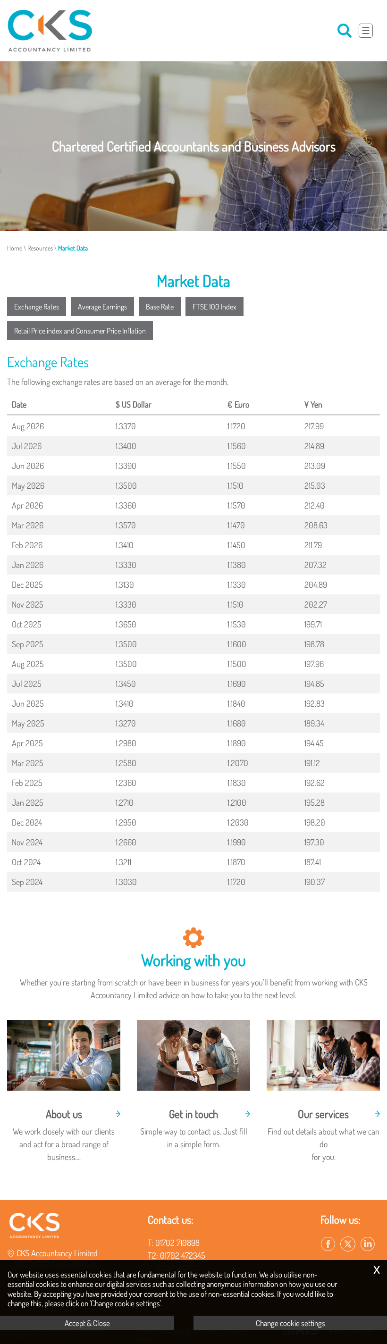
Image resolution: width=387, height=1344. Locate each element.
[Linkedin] (367, 1244)
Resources (40, 247)
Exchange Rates (36, 306)
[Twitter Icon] (347, 1244)
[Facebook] (328, 1244)
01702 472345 (182, 1255)
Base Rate (160, 306)
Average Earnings (102, 306)
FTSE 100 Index (214, 306)
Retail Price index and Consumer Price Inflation (80, 330)
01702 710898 (177, 1242)
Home (14, 247)
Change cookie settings (290, 1323)
